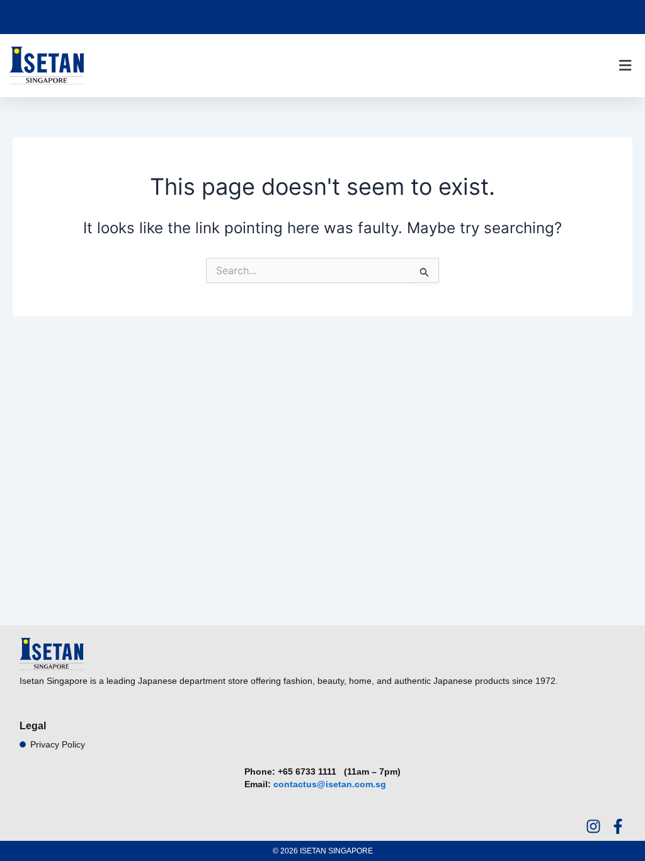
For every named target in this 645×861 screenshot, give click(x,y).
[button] (625, 66)
